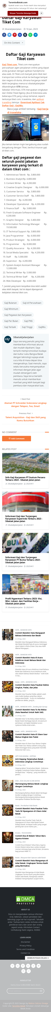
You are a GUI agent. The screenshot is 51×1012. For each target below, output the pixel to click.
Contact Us (25, 953)
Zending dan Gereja (40, 707)
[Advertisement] (25, 985)
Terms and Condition (25, 949)
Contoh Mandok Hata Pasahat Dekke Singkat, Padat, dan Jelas (32, 686)
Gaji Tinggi (27, 327)
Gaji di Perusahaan (32, 302)
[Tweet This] (9, 35)
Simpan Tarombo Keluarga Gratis (23, 13)
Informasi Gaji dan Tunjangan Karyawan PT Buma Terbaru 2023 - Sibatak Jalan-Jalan (23, 560)
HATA (17, 630)
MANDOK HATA (26, 630)
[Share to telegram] (35, 35)
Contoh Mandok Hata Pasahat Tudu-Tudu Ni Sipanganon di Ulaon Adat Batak (31, 811)
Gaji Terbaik (10, 327)
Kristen (18, 833)
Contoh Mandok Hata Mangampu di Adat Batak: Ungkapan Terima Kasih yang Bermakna (31, 863)
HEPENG (33, 756)
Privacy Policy (25, 945)
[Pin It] (15, 35)
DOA (17, 781)
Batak (17, 682)
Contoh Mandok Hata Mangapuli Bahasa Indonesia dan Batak (30, 634)
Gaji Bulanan (10, 302)
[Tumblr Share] (25, 35)
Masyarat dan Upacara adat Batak (33, 857)
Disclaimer (25, 942)
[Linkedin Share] (20, 35)
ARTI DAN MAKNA (22, 756)
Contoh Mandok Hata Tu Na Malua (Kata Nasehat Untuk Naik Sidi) (30, 710)
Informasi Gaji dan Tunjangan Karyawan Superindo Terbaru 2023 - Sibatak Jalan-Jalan (23, 519)
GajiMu (42, 327)
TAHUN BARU (27, 833)
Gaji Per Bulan (11, 321)
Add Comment (17, 438)
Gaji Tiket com (9, 64)
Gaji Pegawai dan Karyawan (18, 314)
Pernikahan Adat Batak (29, 805)
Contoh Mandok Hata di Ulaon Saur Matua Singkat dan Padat (31, 735)
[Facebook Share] (4, 35)
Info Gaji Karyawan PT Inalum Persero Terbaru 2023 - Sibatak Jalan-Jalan (25, 478)
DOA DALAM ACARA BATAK (30, 781)
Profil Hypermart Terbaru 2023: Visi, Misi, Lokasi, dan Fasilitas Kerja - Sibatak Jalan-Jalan (23, 601)
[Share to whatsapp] (30, 35)
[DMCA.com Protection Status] (25, 900)
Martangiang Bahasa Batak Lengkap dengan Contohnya (31, 785)
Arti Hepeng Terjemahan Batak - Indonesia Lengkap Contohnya (29, 760)
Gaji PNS (28, 321)
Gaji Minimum (11, 308)
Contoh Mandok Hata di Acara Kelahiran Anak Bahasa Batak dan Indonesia (30, 660)
